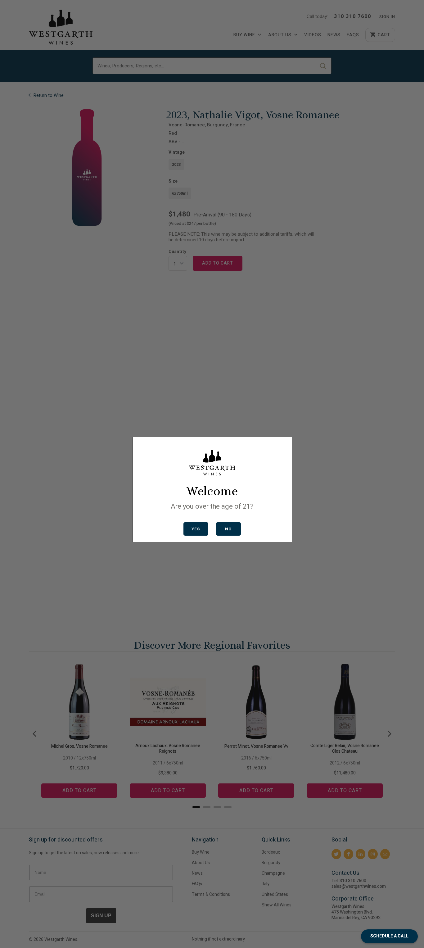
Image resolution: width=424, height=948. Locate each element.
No (228, 529)
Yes (196, 529)
